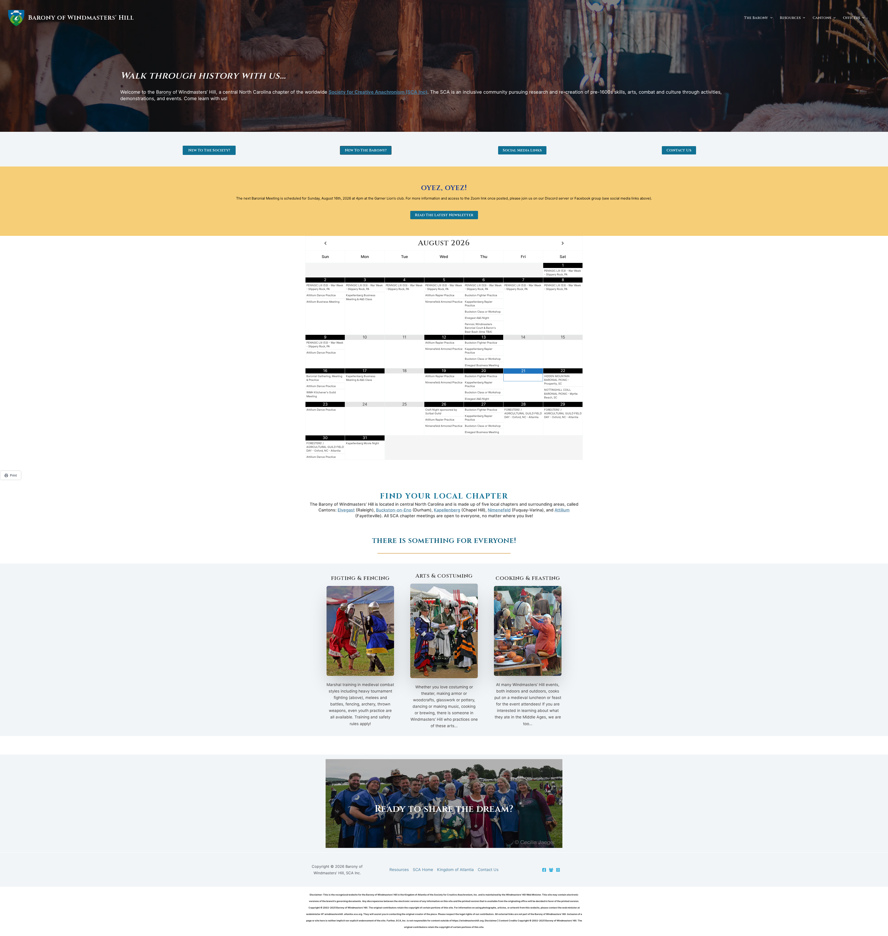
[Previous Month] (325, 243)
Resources (790, 17)
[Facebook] (544, 870)
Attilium (562, 510)
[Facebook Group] (551, 870)
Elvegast (346, 510)
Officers (851, 17)
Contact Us (488, 869)
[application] (770, 18)
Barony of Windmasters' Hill (81, 18)
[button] (209, 150)
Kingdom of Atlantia (455, 869)
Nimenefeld (499, 510)
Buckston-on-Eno (393, 510)
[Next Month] (563, 243)
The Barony (756, 17)
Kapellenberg (447, 510)
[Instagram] (558, 870)
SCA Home (423, 869)
